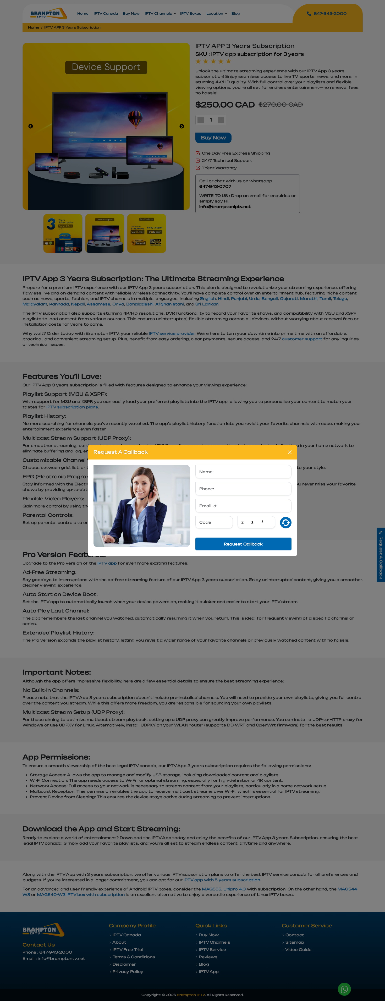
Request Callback (243, 544)
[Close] (289, 452)
